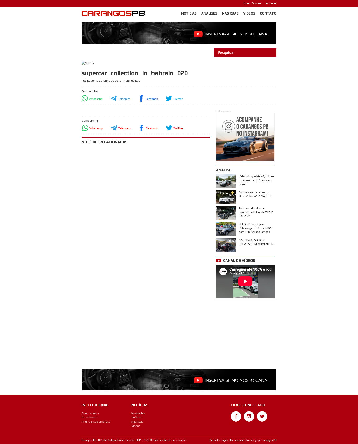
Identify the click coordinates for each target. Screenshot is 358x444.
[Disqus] (146, 202)
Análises (209, 13)
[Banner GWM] (245, 137)
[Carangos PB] (113, 14)
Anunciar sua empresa (96, 421)
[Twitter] (262, 416)
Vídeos (249, 13)
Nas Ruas (230, 13)
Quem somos (90, 413)
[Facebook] (236, 416)
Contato (268, 13)
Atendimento (90, 417)
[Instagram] (249, 416)
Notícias (189, 13)
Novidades (138, 413)
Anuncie (271, 3)
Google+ (236, 423)
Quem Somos (252, 3)
